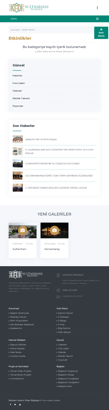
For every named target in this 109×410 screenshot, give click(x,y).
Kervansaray (50, 243)
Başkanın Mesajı (66, 374)
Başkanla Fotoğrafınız (68, 382)
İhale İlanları (15, 352)
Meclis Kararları (17, 348)
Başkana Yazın (65, 386)
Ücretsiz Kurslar (17, 356)
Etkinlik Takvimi (21, 98)
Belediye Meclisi (18, 317)
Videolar (17, 91)
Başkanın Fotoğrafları (68, 378)
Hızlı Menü (101, 34)
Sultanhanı (17, 243)
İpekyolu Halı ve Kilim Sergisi (41, 139)
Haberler (17, 75)
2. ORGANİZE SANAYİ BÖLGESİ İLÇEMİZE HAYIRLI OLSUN (56, 188)
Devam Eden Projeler (21, 371)
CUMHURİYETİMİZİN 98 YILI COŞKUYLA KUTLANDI (52, 163)
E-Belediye (63, 317)
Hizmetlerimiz (17, 378)
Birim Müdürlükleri (19, 320)
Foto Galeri (19, 83)
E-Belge (62, 320)
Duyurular (18, 106)
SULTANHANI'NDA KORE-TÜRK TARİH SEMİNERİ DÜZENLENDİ (59, 175)
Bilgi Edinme (64, 328)
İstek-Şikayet (64, 332)
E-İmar (61, 324)
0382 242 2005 (70, 290)
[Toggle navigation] (97, 8)
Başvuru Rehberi (18, 344)
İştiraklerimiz (16, 328)
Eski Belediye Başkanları (22, 324)
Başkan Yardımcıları (19, 313)
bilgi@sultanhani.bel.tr (73, 296)
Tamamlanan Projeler (20, 374)
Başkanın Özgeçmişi (68, 371)
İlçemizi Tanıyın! (65, 313)
